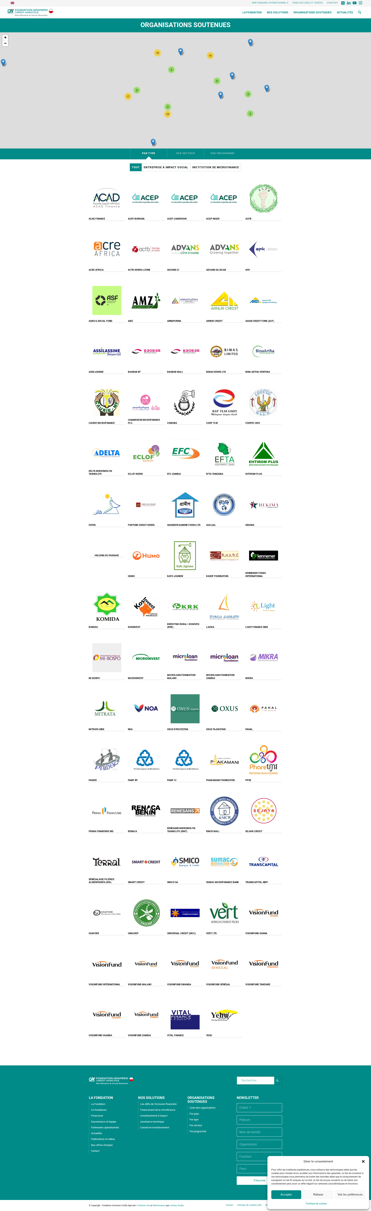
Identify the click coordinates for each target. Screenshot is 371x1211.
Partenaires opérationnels (270, 3)
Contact (332, 3)
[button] (363, 1161)
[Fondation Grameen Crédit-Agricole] (30, 12)
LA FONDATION (101, 1098)
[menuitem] (270, 3)
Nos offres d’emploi (102, 1145)
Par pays (194, 1113)
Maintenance (159, 1205)
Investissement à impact (153, 1115)
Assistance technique (152, 1121)
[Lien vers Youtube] (355, 3)
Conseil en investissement (154, 1127)
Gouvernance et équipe (103, 1121)
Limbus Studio (177, 1205)
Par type (194, 1119)
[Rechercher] (360, 12)
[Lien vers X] (343, 3)
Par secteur (196, 1125)
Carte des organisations (202, 1107)
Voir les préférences (350, 1194)
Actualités (96, 1133)
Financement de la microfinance (157, 1109)
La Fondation (98, 1104)
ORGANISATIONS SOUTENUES (200, 1100)
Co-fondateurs (99, 1109)
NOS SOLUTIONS (151, 1098)
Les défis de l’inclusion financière (158, 1104)
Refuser (318, 1194)
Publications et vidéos (308, 3)
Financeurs (97, 1115)
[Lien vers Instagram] (361, 3)
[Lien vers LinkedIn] (349, 3)
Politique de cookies (316, 1203)
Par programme (198, 1131)
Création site (144, 1205)
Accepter (286, 1194)
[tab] (148, 153)
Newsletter (248, 1098)
